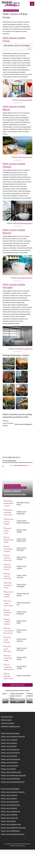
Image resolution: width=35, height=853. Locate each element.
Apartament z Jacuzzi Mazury (23, 503)
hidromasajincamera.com (24, 278)
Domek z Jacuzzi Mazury (21, 631)
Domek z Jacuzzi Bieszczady (21, 649)
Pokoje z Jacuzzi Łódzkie (8, 746)
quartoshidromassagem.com (23, 349)
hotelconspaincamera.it (25, 157)
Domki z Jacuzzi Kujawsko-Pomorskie (13, 792)
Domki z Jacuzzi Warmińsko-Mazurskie (13, 827)
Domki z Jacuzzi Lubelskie (9, 795)
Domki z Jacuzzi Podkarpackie (10, 811)
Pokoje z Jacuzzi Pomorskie (9, 765)
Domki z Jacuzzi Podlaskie (9, 814)
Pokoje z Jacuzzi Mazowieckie (10, 752)
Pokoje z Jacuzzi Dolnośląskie (10, 733)
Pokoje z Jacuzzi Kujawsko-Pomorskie (13, 736)
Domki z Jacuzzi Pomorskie (9, 818)
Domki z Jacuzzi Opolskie (9, 808)
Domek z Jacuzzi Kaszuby (21, 658)
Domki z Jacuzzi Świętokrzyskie (11, 824)
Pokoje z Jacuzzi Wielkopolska (10, 778)
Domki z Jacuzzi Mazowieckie (10, 805)
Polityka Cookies (6, 720)
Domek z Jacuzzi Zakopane (21, 640)
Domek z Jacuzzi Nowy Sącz (23, 603)
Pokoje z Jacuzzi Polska (11, 10)
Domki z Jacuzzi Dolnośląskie (21, 585)
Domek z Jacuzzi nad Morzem (23, 594)
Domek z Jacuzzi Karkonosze (21, 612)
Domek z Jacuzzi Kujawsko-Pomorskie (23, 521)
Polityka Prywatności (7, 723)
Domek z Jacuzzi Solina (23, 675)
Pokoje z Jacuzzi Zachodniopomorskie (13, 782)
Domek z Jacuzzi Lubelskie (21, 567)
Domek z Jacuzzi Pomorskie (21, 576)
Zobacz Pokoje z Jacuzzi (17, 685)
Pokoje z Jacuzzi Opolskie (9, 756)
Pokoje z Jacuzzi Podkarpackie (10, 759)
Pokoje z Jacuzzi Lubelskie (9, 740)
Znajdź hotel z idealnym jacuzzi (10, 726)
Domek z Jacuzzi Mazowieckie (21, 512)
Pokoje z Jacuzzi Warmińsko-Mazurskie (13, 775)
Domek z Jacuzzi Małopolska (21, 549)
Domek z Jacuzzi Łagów (21, 622)
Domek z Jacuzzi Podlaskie (21, 558)
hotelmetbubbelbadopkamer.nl (22, 223)
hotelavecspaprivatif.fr (25, 100)
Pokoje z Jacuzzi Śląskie (8, 769)
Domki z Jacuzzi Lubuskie (9, 798)
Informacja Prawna (7, 717)
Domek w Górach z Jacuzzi (12, 485)
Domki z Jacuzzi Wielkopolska (10, 831)
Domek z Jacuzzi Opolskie (21, 667)
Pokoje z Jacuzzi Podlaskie (9, 762)
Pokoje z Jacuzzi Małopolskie (10, 749)
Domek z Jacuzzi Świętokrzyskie (21, 540)
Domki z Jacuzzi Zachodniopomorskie (15, 487)
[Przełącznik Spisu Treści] (28, 48)
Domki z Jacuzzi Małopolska (10, 801)
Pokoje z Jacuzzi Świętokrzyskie (11, 772)
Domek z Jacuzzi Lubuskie (21, 531)
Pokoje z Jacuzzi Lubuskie (9, 743)
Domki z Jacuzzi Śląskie (8, 821)
